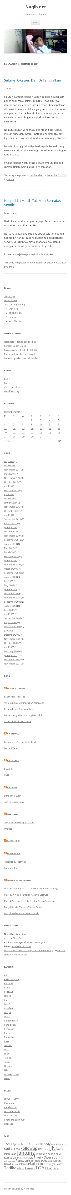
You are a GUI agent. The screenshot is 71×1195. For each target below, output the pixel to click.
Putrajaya (46, 1160)
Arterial (33, 1144)
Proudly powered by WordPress (19, 1188)
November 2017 (12, 469)
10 (41, 424)
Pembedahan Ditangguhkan (18, 709)
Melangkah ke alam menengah (20, 354)
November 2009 (12, 564)
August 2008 (10, 605)
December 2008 (12, 593)
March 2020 (10, 465)
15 (23, 428)
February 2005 (11, 651)
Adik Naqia (13, 733)
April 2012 (9, 515)
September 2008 (12, 601)
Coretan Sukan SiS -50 (15, 345)
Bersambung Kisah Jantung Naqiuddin (23, 715)
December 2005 (12, 634)
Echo (17, 1148)
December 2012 (12, 510)
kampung (41, 1153)
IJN (52, 1147)
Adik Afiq (12, 787)
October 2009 (11, 568)
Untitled (8, 828)
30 (32, 436)
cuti (7, 1148)
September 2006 (12, 626)
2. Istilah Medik (14, 312)
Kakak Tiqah (13, 853)
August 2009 (10, 576)
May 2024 (9, 461)
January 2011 (10, 527)
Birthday (8, 983)
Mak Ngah (12, 814)
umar (56, 1168)
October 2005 (11, 643)
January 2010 (10, 560)
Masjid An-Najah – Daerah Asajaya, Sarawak (26, 894)
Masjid (7, 1012)
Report (15, 1164)
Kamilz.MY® (10, 1107)
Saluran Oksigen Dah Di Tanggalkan (32, 80)
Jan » (60, 440)
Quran (57, 1160)
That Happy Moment (15, 861)
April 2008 (9, 614)
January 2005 (10, 655)
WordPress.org (11, 391)
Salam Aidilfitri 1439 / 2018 (17, 721)
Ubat (48, 1168)
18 (50, 428)
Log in (7, 378)
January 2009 (10, 589)
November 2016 (12, 477)
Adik (6, 975)
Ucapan (8, 1066)
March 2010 (10, 552)
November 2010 (12, 535)
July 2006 (8, 630)
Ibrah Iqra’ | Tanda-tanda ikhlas (20, 341)
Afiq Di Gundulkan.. (14, 801)
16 (32, 428)
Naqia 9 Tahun (11, 748)
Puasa (7, 1033)
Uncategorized (11, 1074)
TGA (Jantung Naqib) (14, 304)
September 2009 (12, 572)
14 (14, 428)
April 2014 (9, 494)
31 (41, 436)
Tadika (7, 1057)
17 (41, 428)
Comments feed (12, 387)
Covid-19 (8, 768)
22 (23, 432)
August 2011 (10, 523)
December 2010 (12, 531)
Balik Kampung (11, 979)
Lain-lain (8, 1008)
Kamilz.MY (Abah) (16, 688)
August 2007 (10, 622)
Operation (51, 1157)
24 (41, 432)
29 (23, 436)
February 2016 (11, 490)
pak (13, 1161)
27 (5, 436)
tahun (20, 1168)
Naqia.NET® (10, 1115)
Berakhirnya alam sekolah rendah (21, 358)
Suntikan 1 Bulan (12, 795)
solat (6, 1053)
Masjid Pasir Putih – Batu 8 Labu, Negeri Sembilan (29, 900)
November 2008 (12, 597)
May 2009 (9, 585)
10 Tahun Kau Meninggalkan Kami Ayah (24, 702)
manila (23, 1158)
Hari (40, 1148)
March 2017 (10, 473)
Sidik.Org (8, 1123)
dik (12, 1149)
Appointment (20, 1144)
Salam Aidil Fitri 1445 (14, 696)
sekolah (32, 1163)
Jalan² (7, 1004)
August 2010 (10, 543)
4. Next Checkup (14, 321)
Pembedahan (36, 175)
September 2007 (12, 618)
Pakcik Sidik (13, 841)
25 (50, 432)
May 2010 (9, 548)
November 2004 (12, 663)
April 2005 (9, 647)
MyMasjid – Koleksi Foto (19, 880)
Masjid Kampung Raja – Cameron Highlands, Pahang (31, 888)
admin (10, 179)
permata (35, 1160)
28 (14, 436)
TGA (39, 1167)
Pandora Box (10, 867)
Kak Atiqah (9, 1103)
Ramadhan (9, 1037)
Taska (7, 1061)
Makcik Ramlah (12, 1111)
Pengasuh (9, 1028)
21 (14, 432)
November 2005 (12, 638)
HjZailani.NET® (11, 1099)
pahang (7, 1161)
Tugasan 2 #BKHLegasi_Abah (19, 822)
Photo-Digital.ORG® (14, 1119)
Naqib (38, 1157)
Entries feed (10, 383)
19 (59, 428)
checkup (61, 1144)
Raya (6, 1041)
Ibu (6, 1000)
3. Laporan (11, 316)
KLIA (58, 1153)
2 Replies (8, 88)
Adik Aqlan (13, 760)
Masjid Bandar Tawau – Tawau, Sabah (23, 907)
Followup (9, 991)
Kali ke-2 (8, 775)
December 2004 (12, 659)
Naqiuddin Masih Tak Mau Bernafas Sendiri (32, 202)
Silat (6, 1049)
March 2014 (10, 498)
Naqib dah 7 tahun (21, 946)
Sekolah (8, 1045)
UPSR (7, 1078)
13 (5, 428)
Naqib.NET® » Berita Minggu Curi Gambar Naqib (28, 950)
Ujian (6, 1070)
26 (59, 432)
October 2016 (11, 482)
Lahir (16, 1157)
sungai (51, 1164)
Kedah (51, 1153)
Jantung (26, 1152)
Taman (30, 1168)
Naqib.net (35, 6)
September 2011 (12, 519)
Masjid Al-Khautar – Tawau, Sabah (21, 913)
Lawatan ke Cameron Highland (20, 742)
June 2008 (9, 610)
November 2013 (12, 506)
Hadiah (8, 995)
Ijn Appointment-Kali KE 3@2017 (20, 350)
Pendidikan (10, 1024)
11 (50, 424)
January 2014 (10, 502)
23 (32, 432)
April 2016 (9, 486)
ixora (60, 1149)
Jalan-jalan (10, 1153)
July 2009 (8, 581)
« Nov (7, 440)
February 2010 (11, 556)
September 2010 (12, 539)
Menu (35, 22)
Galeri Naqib (10, 300)
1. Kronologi (12, 308)
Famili (7, 987)
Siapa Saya (9, 296)
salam (22, 1164)
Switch (59, 1164)
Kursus (8, 1157)
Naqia (7, 1016)
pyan (6, 938)
